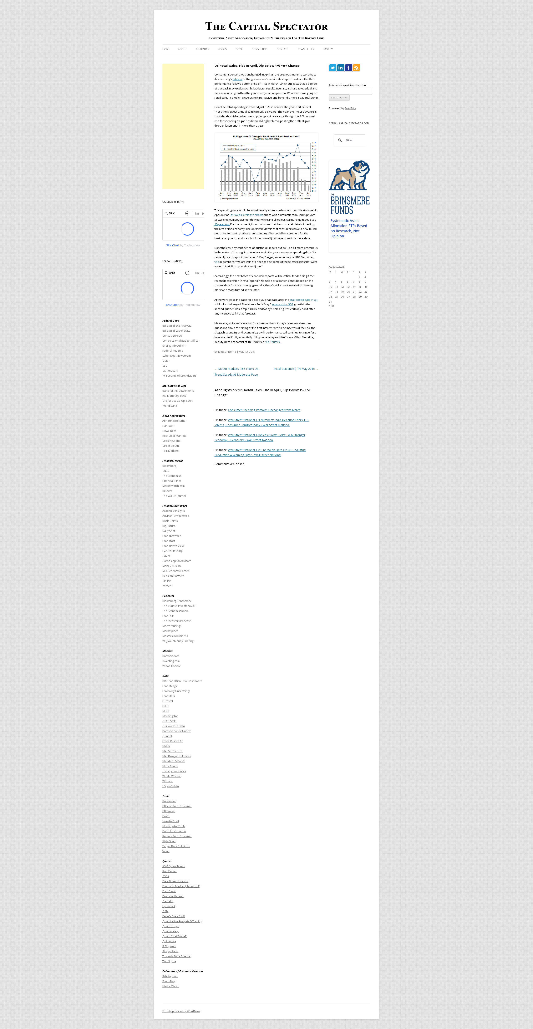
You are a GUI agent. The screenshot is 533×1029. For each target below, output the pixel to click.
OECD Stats (169, 721)
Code (239, 49)
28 (354, 296)
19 (342, 291)
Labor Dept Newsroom (176, 355)
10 (330, 286)
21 (354, 291)
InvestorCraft (170, 821)
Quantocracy (170, 931)
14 (354, 286)
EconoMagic (169, 686)
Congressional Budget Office (180, 340)
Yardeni (167, 586)
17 (330, 291)
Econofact (168, 541)
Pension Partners (173, 576)
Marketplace (170, 631)
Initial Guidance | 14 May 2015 (296, 369)
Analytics (202, 49)
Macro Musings (172, 626)
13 (348, 286)
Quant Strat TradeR (174, 936)
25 (336, 296)
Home (166, 49)
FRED (165, 706)
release (237, 79)
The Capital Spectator (266, 25)
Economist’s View (173, 546)
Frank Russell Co (172, 741)
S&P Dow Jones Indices (176, 756)
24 (330, 296)
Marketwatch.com (173, 486)
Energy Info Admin (173, 345)
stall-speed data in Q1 (304, 300)
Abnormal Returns (173, 421)
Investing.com (171, 661)
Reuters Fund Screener (177, 836)
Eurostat (167, 701)
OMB (165, 360)
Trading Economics (174, 771)
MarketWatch (170, 986)
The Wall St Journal (174, 496)
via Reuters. (272, 342)
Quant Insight (170, 926)
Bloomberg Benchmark (176, 601)
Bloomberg (169, 466)
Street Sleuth (170, 446)
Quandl (167, 736)
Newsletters (306, 49)
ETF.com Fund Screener (177, 806)
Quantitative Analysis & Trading (182, 921)
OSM (165, 911)
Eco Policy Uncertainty (176, 691)
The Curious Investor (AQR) (179, 606)
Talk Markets (170, 451)
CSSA (165, 876)
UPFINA (166, 581)
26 (342, 296)
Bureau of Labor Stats (176, 330)
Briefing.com (170, 976)
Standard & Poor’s (173, 761)
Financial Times (172, 481)
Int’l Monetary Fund (174, 396)
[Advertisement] (183, 126)
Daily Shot (168, 531)
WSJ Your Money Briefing (177, 641)
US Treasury (170, 370)
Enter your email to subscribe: (347, 85)
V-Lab (165, 851)
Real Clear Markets (174, 436)
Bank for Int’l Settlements (178, 390)
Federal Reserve (172, 350)
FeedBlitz (350, 108)
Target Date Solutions (176, 846)
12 (342, 286)
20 (348, 291)
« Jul (331, 305)
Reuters (167, 491)
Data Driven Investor (175, 881)
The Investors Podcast (176, 621)
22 (360, 291)
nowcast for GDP (282, 304)
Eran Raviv (169, 891)
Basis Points (170, 521)
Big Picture (169, 526)
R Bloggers (169, 946)
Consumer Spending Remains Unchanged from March (264, 410)
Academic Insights (173, 511)
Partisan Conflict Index (176, 731)
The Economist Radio (175, 611)
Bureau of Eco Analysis (176, 325)
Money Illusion (171, 566)
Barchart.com (170, 656)
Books (222, 49)
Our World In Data (173, 726)
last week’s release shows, (247, 215)
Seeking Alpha (171, 441)
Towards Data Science (176, 956)
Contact (283, 49)
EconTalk (168, 616)
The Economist (171, 476)
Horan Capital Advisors (176, 561)
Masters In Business (175, 636)
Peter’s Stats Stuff (173, 916)
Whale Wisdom (171, 776)
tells (217, 262)
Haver (166, 556)
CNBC (165, 471)
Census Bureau (172, 335)
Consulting (260, 49)
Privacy (328, 49)
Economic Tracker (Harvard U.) (181, 886)
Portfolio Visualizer (174, 831)
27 (348, 296)
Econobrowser (171, 536)
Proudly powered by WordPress (181, 1011)
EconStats (168, 696)
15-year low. (222, 224)
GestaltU (167, 901)
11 (336, 286)
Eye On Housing (172, 551)
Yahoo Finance (171, 666)
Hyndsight (168, 906)
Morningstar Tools (173, 826)
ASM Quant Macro (173, 866)
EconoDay (168, 981)
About (182, 49)
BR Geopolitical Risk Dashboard (182, 681)
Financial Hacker (173, 896)
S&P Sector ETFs (172, 751)
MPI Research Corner (175, 571)
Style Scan (169, 841)
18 (336, 291)
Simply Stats (170, 951)
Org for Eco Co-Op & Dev (177, 401)
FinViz (166, 816)
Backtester (169, 801)
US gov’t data (170, 786)
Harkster (167, 426)
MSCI (165, 711)
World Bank (169, 406)
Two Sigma (169, 961)
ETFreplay (168, 811)
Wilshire (167, 781)
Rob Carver (169, 871)
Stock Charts (170, 766)
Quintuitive (169, 941)
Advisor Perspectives (175, 516)
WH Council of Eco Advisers (179, 375)
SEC (164, 365)
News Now (169, 431)
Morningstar (170, 716)
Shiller (166, 746)
